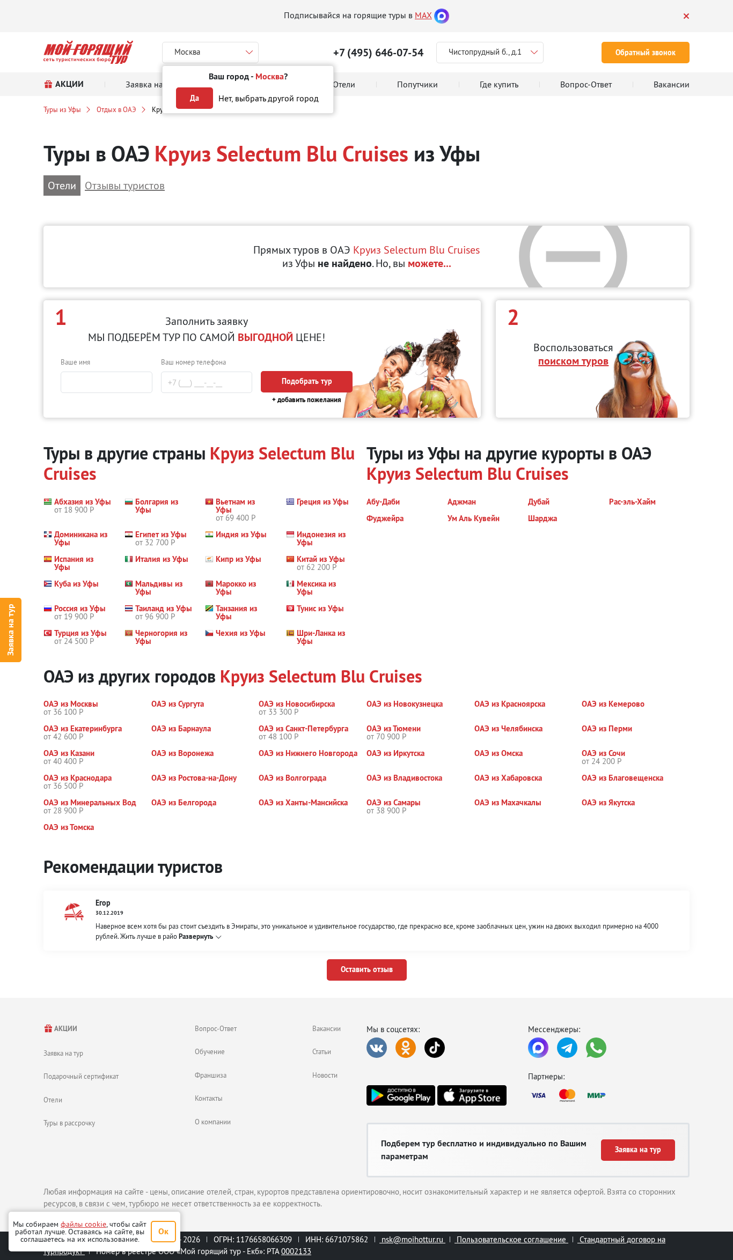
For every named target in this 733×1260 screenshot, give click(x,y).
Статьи (321, 1051)
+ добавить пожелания (306, 399)
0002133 (296, 1251)
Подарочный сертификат (81, 1076)
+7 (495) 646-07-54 (378, 53)
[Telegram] (567, 1047)
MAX (423, 15)
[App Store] (471, 1095)
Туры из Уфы (62, 109)
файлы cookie (83, 1224)
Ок (163, 1231)
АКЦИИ (65, 1028)
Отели (52, 1099)
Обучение (210, 1051)
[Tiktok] (434, 1047)
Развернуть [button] (196, 936)
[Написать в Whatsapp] (596, 1047)
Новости (325, 1075)
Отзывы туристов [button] (125, 185)
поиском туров (573, 361)
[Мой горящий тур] (88, 52)
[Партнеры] (609, 1095)
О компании (213, 1121)
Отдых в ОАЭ (116, 109)
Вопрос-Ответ (216, 1028)
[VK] (376, 1047)
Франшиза (210, 1075)
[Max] (441, 15)
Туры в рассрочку (69, 1122)
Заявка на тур (10, 630)
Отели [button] (62, 185)
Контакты (209, 1098)
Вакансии (326, 1028)
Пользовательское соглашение (511, 1239)
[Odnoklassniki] (405, 1047)
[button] (77, 510)
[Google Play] (400, 1095)
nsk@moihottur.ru (412, 1239)
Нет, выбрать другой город (268, 98)
